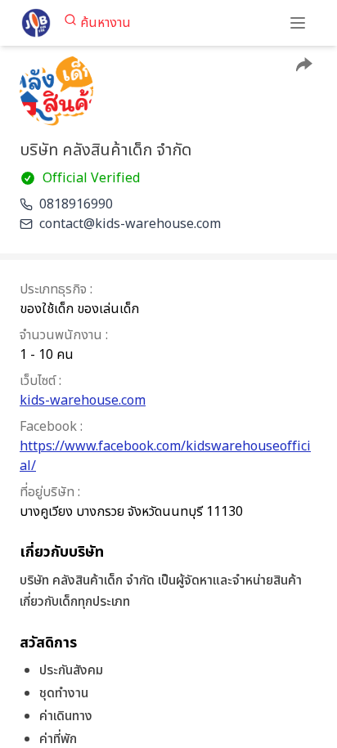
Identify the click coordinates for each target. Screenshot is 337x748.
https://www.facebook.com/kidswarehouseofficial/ (165, 456)
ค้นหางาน (105, 23)
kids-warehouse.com (83, 400)
